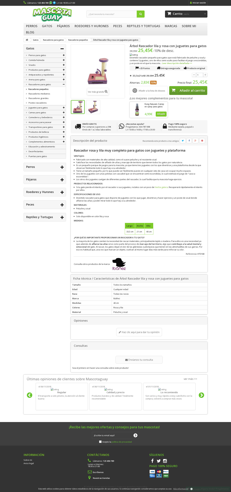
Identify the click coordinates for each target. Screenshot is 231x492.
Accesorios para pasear (39, 122)
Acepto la (117, 441)
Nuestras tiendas (101, 478)
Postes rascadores (37, 102)
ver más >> (190, 379)
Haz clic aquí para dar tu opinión (140, 332)
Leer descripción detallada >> (177, 63)
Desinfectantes (35, 151)
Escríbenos (98, 472)
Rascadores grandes (38, 98)
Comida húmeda (36, 60)
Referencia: (191, 253)
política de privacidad (122, 441)
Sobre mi (28, 460)
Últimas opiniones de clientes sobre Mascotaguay (67, 379)
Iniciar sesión (199, 2)
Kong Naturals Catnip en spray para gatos (154, 105)
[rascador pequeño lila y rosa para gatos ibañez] (93, 107)
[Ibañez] (118, 264)
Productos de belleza (38, 132)
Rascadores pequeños (38, 89)
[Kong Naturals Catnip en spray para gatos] (137, 109)
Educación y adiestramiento (41, 146)
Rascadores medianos (39, 93)
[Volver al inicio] (27, 40)
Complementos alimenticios (41, 141)
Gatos (30, 48)
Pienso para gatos (37, 55)
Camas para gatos (37, 112)
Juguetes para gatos (38, 107)
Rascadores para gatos (39, 84)
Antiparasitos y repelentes (41, 74)
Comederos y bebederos (40, 117)
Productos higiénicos (38, 136)
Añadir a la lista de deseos (151, 90)
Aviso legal (29, 463)
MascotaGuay (52, 14)
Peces (30, 204)
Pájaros (31, 179)
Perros (30, 167)
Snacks (32, 65)
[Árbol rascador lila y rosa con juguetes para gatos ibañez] (78, 107)
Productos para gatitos (39, 69)
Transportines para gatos (40, 127)
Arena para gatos (36, 79)
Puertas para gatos (37, 156)
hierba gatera (161, 187)
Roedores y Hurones (40, 192)
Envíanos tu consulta (140, 359)
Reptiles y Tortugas (39, 217)
